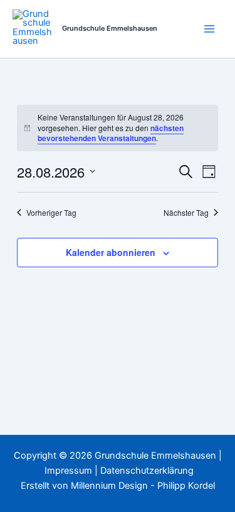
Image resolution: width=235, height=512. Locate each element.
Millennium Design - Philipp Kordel (143, 485)
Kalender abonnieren (110, 252)
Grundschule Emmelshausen (109, 28)
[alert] (117, 128)
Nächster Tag (186, 213)
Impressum (68, 470)
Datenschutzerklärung (147, 470)
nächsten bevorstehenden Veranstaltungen (111, 133)
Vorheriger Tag (51, 213)
